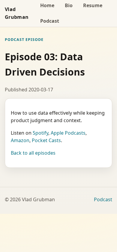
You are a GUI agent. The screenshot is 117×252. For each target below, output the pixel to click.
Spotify (40, 133)
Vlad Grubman (16, 13)
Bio (69, 5)
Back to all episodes (33, 153)
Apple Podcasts (68, 133)
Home (47, 5)
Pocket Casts (46, 140)
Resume (92, 5)
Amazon (20, 140)
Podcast (49, 21)
